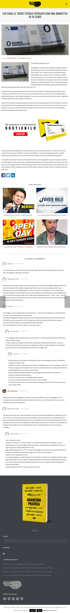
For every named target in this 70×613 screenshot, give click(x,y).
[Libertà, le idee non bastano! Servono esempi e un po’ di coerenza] (52, 232)
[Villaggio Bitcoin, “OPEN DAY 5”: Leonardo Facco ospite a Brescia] (18, 232)
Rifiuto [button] (39, 610)
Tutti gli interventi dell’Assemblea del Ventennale (30, 564)
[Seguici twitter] (17, 598)
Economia (28, 58)
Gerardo (7, 568)
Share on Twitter (8, 175)
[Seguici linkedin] (8, 598)
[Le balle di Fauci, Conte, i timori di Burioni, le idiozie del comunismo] (18, 200)
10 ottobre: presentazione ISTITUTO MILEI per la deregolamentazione (52, 215)
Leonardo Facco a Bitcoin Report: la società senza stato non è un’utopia (32, 568)
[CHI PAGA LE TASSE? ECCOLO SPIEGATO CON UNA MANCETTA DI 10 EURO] (35, 39)
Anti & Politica (21, 58)
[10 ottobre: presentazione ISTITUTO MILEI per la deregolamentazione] (52, 200)
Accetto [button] (33, 610)
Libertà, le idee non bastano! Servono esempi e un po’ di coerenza (52, 247)
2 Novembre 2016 (11, 58)
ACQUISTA (35, 530)
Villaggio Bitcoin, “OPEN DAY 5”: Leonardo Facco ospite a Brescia (19, 247)
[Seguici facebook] (4, 598)
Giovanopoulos (12, 391)
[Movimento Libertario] (35, 4)
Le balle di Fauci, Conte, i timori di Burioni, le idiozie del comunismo (19, 215)
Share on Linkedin (13, 175)
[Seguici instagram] (13, 598)
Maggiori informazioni (49, 610)
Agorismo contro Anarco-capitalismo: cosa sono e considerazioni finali (31, 575)
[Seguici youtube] (21, 598)
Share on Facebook (3, 175)
